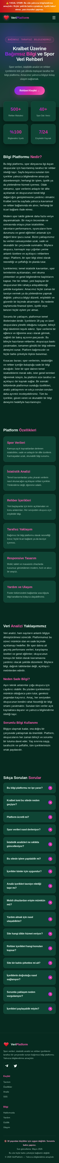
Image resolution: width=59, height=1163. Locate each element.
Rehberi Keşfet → (30, 90)
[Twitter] (15, 1065)
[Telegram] (6, 1065)
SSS (5, 1096)
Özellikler (7, 1087)
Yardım (6, 1117)
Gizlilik (6, 1122)
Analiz (6, 1092)
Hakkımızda (9, 1112)
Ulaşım (6, 1127)
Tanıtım (6, 1082)
